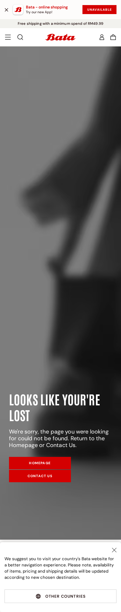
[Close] (6, 9)
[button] (113, 37)
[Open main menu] (8, 37)
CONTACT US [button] (40, 476)
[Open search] (20, 37)
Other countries (65, 596)
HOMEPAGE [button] (40, 463)
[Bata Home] (60, 37)
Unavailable (99, 10)
